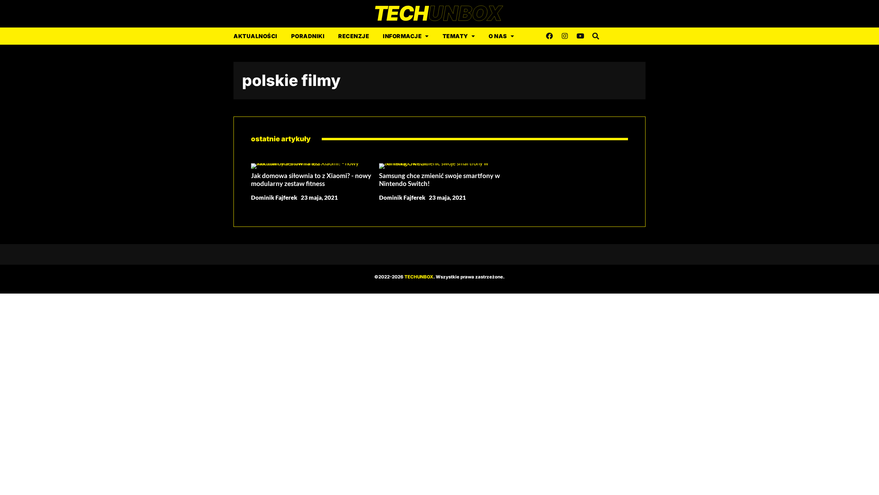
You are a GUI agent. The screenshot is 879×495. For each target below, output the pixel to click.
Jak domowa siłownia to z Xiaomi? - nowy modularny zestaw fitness (311, 179)
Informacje (402, 36)
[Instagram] (565, 36)
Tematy (455, 36)
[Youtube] (580, 36)
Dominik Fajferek (274, 197)
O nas (498, 36)
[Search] (596, 36)
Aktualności (255, 36)
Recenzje (353, 36)
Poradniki (308, 36)
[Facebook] (549, 36)
